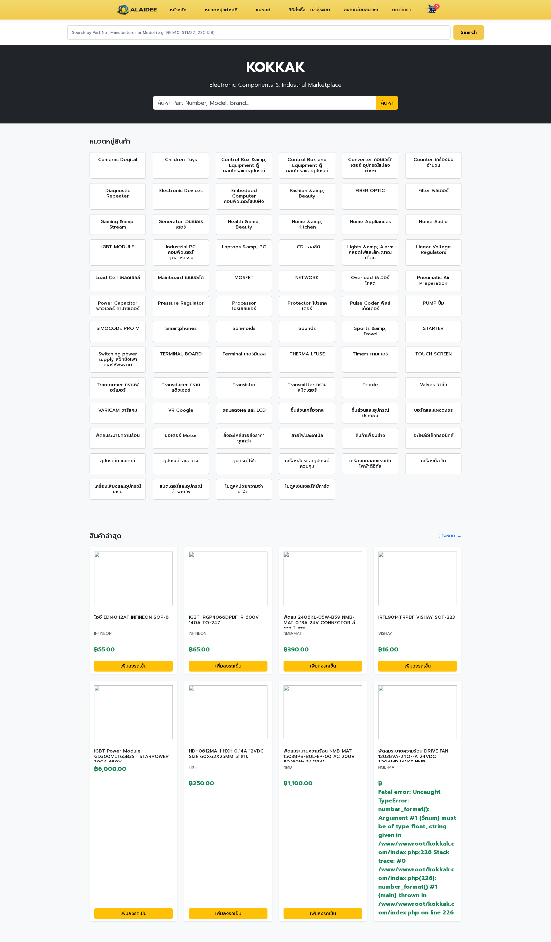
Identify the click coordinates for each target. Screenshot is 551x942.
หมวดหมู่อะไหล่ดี (221, 9)
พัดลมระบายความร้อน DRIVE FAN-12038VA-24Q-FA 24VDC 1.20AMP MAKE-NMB (414, 756)
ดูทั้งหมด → (449, 535)
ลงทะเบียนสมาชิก (361, 10)
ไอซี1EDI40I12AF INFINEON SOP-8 (131, 617)
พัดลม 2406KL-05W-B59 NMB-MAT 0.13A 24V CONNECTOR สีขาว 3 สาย (319, 623)
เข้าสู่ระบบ (320, 10)
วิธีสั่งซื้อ (297, 9)
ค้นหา (387, 102)
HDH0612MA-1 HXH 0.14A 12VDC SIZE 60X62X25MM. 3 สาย (226, 754)
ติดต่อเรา (401, 10)
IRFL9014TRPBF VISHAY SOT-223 (416, 617)
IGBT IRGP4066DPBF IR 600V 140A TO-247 (224, 620)
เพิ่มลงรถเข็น (134, 666)
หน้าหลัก (178, 9)
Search (469, 32)
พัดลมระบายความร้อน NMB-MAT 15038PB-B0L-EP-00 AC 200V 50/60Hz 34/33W (319, 756)
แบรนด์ (263, 9)
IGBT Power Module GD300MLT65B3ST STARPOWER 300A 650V (131, 756)
